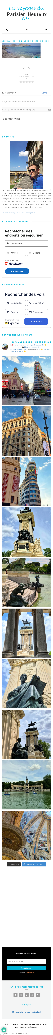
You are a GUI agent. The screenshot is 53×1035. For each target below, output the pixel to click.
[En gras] (2, 109)
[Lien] (27, 109)
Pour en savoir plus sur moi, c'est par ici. (19, 213)
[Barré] (11, 109)
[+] (33, 110)
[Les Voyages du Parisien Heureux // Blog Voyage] (26, 7)
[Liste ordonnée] (14, 109)
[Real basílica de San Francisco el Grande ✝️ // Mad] (26, 835)
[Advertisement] (26, 900)
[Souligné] (8, 109)
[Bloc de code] (24, 109)
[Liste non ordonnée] (17, 109)
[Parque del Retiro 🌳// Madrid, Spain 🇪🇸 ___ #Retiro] (26, 532)
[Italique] (5, 109)
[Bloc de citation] (21, 109)
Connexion (46, 93)
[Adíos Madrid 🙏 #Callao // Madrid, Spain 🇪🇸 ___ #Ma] (26, 380)
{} (30, 110)
